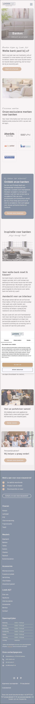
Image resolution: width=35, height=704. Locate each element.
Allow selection (17, 369)
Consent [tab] (6, 340)
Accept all (17, 365)
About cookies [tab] (17, 340)
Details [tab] (29, 340)
